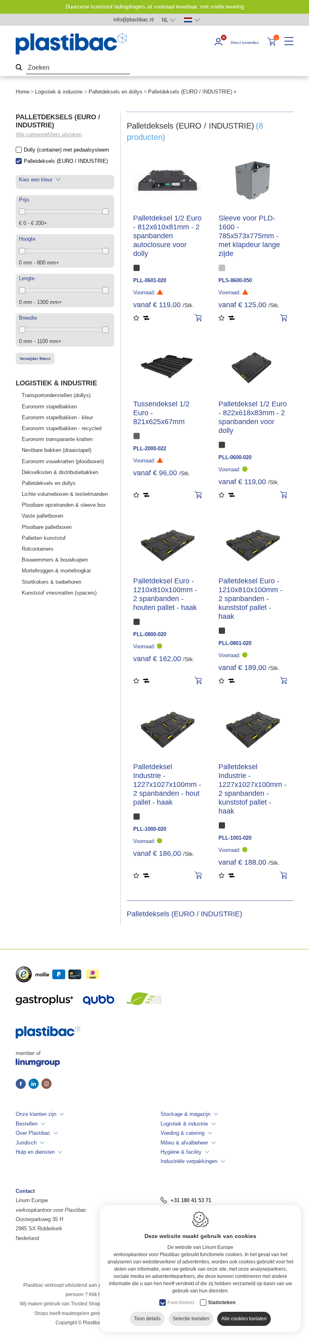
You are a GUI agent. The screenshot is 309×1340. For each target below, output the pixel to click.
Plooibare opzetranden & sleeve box (64, 505)
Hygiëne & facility (181, 1152)
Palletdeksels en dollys (115, 92)
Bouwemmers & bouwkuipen (55, 560)
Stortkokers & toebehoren (51, 582)
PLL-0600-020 (234, 457)
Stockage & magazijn (185, 1114)
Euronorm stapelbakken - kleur (57, 417)
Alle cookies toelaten (244, 1318)
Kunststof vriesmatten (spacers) (59, 593)
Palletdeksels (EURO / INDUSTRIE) (66, 161)
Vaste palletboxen (42, 516)
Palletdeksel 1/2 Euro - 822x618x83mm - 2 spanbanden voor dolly (252, 417)
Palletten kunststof (44, 538)
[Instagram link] (46, 1084)
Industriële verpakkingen (189, 1161)
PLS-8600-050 (235, 280)
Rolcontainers (38, 549)
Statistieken (221, 1302)
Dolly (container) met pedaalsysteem (66, 150)
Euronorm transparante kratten (57, 439)
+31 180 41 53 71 (191, 1200)
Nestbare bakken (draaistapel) (56, 450)
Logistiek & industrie (58, 92)
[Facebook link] (22, 1084)
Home (22, 92)
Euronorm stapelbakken (49, 407)
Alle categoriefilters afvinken (49, 134)
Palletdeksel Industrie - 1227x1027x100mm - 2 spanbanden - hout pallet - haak (167, 784)
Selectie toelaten (191, 1318)
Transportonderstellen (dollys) (56, 395)
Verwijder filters (35, 358)
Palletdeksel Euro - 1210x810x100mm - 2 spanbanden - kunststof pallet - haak (250, 598)
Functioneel (180, 1302)
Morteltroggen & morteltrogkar (56, 571)
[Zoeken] (19, 68)
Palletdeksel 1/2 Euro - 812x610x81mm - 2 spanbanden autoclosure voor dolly (167, 236)
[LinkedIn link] (35, 1084)
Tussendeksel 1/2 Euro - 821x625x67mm (161, 413)
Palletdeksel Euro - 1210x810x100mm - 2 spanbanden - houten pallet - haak (165, 594)
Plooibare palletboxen (47, 527)
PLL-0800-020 (149, 634)
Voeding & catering (182, 1133)
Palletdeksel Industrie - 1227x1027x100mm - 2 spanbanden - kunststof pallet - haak (252, 789)
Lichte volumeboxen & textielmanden (65, 494)
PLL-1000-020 (149, 829)
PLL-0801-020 (234, 643)
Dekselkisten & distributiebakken (60, 472)
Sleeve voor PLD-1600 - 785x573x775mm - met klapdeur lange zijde (249, 236)
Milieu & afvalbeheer (184, 1143)
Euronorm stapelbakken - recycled (61, 428)
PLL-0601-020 (149, 280)
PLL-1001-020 (234, 838)
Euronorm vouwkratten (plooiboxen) (63, 461)
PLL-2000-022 (149, 448)
